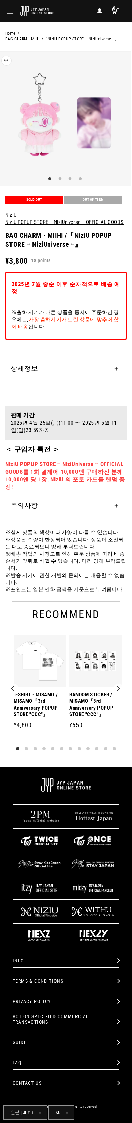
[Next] (118, 689)
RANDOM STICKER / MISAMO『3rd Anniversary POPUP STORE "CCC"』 (91, 705)
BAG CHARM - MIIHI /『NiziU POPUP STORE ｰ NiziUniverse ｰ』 (62, 39)
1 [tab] (49, 179)
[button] (10, 10)
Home (10, 33)
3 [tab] (69, 179)
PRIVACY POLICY (32, 1001)
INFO (18, 960)
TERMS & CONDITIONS (38, 981)
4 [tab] (79, 179)
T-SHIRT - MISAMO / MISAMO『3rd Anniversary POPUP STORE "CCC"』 (36, 705)
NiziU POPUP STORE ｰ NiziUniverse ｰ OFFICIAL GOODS (64, 222)
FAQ (17, 1062)
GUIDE (20, 1042)
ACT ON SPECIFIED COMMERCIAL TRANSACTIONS (51, 1019)
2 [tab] (59, 179)
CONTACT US (27, 1083)
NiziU (11, 215)
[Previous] (13, 689)
